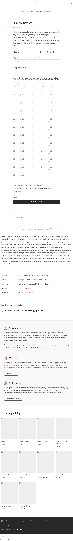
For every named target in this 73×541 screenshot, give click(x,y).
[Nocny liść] (53, 97)
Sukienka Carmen (25, 506)
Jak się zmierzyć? (11, 373)
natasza (21, 220)
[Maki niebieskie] (17, 137)
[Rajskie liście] (53, 137)
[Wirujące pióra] (53, 121)
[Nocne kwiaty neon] (44, 162)
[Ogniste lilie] (26, 146)
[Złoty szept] (17, 129)
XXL (29, 288)
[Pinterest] (22, 209)
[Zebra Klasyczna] (35, 105)
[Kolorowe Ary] (53, 146)
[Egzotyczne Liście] (26, 154)
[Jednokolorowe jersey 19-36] (17, 97)
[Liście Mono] (53, 105)
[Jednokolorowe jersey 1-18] (55, 89)
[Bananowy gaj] (17, 162)
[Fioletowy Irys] (26, 121)
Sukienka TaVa (6, 442)
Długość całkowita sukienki (26, 58)
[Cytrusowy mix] (26, 162)
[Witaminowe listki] (44, 170)
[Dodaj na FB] (16, 209)
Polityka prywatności (36, 521)
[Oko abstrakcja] (26, 137)
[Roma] (35, 129)
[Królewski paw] (53, 129)
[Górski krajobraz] (53, 170)
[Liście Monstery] (17, 178)
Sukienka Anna (60, 475)
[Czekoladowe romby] (17, 154)
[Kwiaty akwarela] (27, 89)
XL (26, 288)
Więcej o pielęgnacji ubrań (13, 398)
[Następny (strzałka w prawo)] (7, 538)
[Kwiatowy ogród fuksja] (45, 89)
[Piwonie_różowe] (36, 89)
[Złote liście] (26, 178)
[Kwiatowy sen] (44, 121)
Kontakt (46, 521)
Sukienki (38, 11)
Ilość (15, 197)
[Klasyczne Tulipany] (26, 113)
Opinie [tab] (48, 229)
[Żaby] (35, 137)
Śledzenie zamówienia (13, 521)
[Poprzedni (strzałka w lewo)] (2, 538)
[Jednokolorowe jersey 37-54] (26, 97)
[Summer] (44, 129)
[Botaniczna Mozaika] (35, 121)
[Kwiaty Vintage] (17, 113)
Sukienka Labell (42, 442)
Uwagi (19, 68)
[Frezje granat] (17, 146)
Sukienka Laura (42, 475)
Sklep (32, 11)
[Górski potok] (17, 105)
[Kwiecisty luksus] (26, 105)
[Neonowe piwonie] (44, 154)
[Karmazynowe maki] (35, 162)
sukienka (26, 220)
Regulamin (25, 521)
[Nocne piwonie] (18, 89)
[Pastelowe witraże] (53, 162)
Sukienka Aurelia (24, 475)
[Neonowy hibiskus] (35, 170)
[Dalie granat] (35, 146)
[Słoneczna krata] (53, 154)
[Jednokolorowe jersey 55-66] (35, 97)
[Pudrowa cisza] (26, 129)
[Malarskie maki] (35, 154)
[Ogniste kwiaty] (44, 137)
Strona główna (24, 11)
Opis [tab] (23, 230)
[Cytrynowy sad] (26, 170)
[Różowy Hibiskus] (44, 105)
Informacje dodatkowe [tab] (35, 230)
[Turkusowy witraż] (44, 97)
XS (18, 288)
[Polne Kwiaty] (53, 113)
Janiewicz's (11, 529)
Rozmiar (16, 52)
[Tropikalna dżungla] (17, 170)
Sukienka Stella (6, 475)
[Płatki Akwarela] (17, 121)
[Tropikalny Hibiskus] (35, 113)
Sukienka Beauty (24, 442)
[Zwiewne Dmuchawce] (44, 113)
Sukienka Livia (6, 506)
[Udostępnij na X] (19, 209)
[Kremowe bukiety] (44, 146)
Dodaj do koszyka (36, 202)
